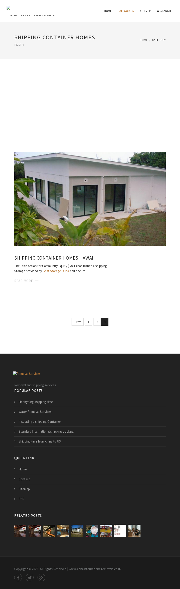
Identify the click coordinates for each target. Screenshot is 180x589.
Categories (125, 11)
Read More (23, 281)
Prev (77, 322)
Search (165, 11)
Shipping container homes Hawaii (54, 258)
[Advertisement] (90, 99)
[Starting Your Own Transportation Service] (20, 531)
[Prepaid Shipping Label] (120, 531)
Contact (24, 479)
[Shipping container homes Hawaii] (90, 198)
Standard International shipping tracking (46, 431)
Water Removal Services (35, 412)
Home (108, 11)
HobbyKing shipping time (36, 402)
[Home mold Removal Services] (63, 531)
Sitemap (145, 11)
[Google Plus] (41, 577)
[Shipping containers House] (106, 531)
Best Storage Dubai (56, 271)
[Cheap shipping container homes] (77, 531)
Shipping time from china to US (40, 441)
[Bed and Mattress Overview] (35, 531)
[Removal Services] (31, 8)
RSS (21, 499)
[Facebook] (18, 577)
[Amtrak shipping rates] (49, 531)
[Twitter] (30, 577)
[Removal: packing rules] (134, 531)
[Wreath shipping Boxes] (92, 531)
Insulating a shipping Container (40, 421)
